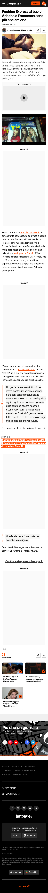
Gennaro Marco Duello (23, 30)
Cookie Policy (7, 771)
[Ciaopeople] (24, 886)
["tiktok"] (4, 742)
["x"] (21, 742)
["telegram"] (33, 742)
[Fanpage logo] (14, 3)
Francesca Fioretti (26, 369)
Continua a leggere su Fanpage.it (24, 561)
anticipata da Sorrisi (23, 253)
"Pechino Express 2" (30, 232)
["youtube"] (16, 742)
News (4, 649)
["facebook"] (27, 742)
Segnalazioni (17, 767)
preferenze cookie (20, 774)
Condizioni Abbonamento (25, 771)
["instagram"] (10, 742)
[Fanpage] (24, 816)
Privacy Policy (30, 767)
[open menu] (3, 3)
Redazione (6, 774)
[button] (44, 30)
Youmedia (5, 767)
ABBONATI (36, 3)
